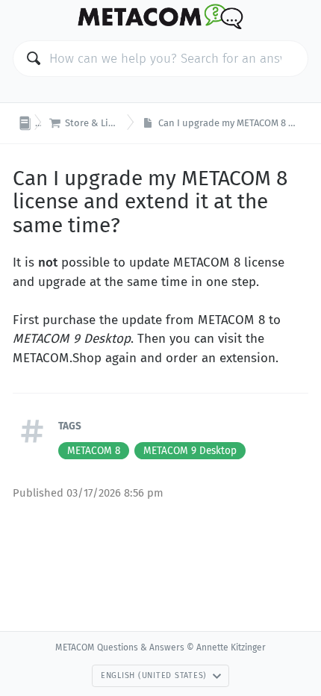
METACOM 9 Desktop (190, 450)
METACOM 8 (93, 450)
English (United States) (154, 675)
